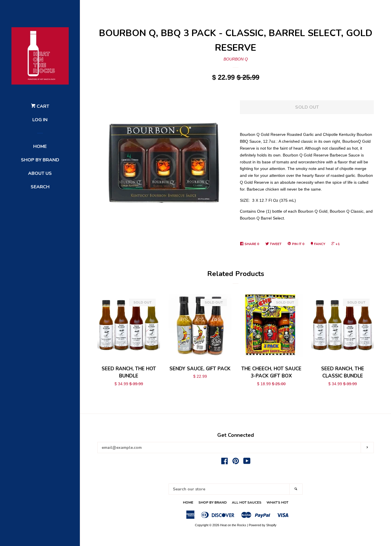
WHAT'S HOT (277, 502)
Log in (40, 120)
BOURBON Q (236, 59)
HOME (40, 146)
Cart (42, 106)
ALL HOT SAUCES (246, 502)
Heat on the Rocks (233, 525)
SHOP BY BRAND (40, 160)
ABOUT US (40, 173)
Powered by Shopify (263, 525)
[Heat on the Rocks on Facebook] (224, 462)
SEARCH (40, 187)
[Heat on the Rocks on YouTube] (246, 462)
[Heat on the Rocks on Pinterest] (235, 462)
